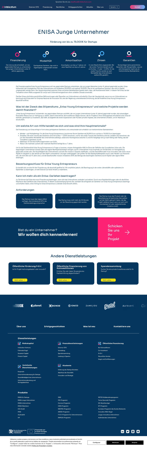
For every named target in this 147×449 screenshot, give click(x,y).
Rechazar (115, 442)
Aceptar (134, 442)
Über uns (100, 7)
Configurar (96, 442)
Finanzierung (47, 7)
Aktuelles (89, 7)
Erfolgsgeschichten (75, 7)
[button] (47, 7)
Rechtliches (60, 7)
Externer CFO (34, 7)
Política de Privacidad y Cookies (42, 445)
